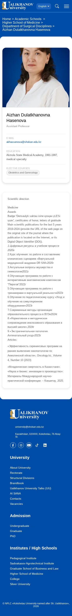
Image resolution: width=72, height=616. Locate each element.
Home (6, 19)
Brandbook (17, 483)
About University (20, 467)
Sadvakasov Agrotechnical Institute (32, 563)
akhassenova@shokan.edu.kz (23, 141)
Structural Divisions (22, 478)
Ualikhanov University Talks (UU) (30, 488)
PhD (12, 536)
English (42, 6)
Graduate (16, 531)
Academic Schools (28, 19)
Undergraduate (19, 525)
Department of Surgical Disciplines (27, 26)
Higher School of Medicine (21, 22)
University (19, 457)
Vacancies (16, 503)
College (15, 578)
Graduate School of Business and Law (34, 568)
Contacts (15, 498)
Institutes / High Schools (33, 548)
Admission (20, 515)
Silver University (20, 584)
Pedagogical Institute (23, 558)
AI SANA (15, 493)
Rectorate (16, 472)
